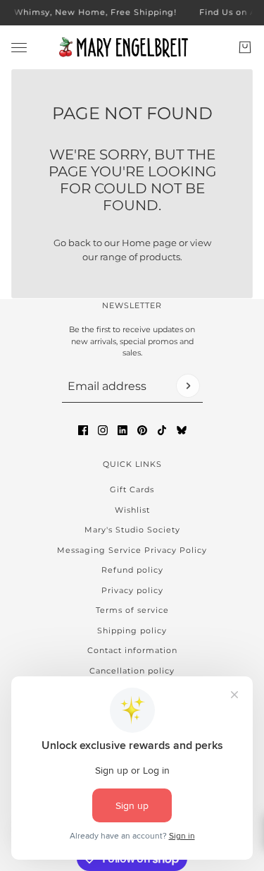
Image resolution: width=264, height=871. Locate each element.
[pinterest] (142, 430)
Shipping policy (132, 630)
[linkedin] (122, 430)
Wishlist (132, 510)
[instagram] (103, 430)
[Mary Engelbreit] (132, 47)
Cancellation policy (132, 671)
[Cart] (245, 47)
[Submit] (188, 386)
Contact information (132, 650)
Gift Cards (132, 489)
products (159, 256)
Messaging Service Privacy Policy (132, 550)
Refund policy (132, 570)
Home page (149, 242)
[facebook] (83, 430)
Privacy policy (132, 590)
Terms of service (132, 610)
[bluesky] (181, 430)
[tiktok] (162, 430)
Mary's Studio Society (132, 530)
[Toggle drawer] (19, 46)
